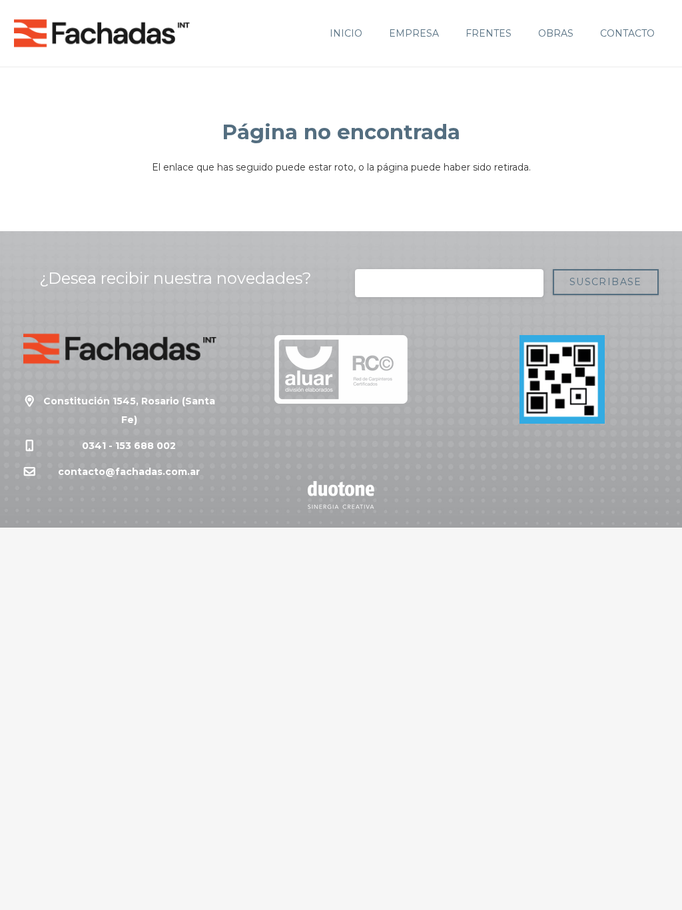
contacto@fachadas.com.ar (129, 472)
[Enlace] (102, 33)
